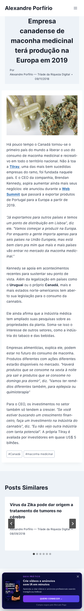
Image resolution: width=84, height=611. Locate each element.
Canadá (14, 454)
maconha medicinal (39, 454)
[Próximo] (72, 524)
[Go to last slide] (11, 524)
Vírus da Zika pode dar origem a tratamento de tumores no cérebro (41, 510)
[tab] (34, 554)
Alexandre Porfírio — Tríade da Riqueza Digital (40, 74)
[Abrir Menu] (75, 8)
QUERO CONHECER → (51, 599)
